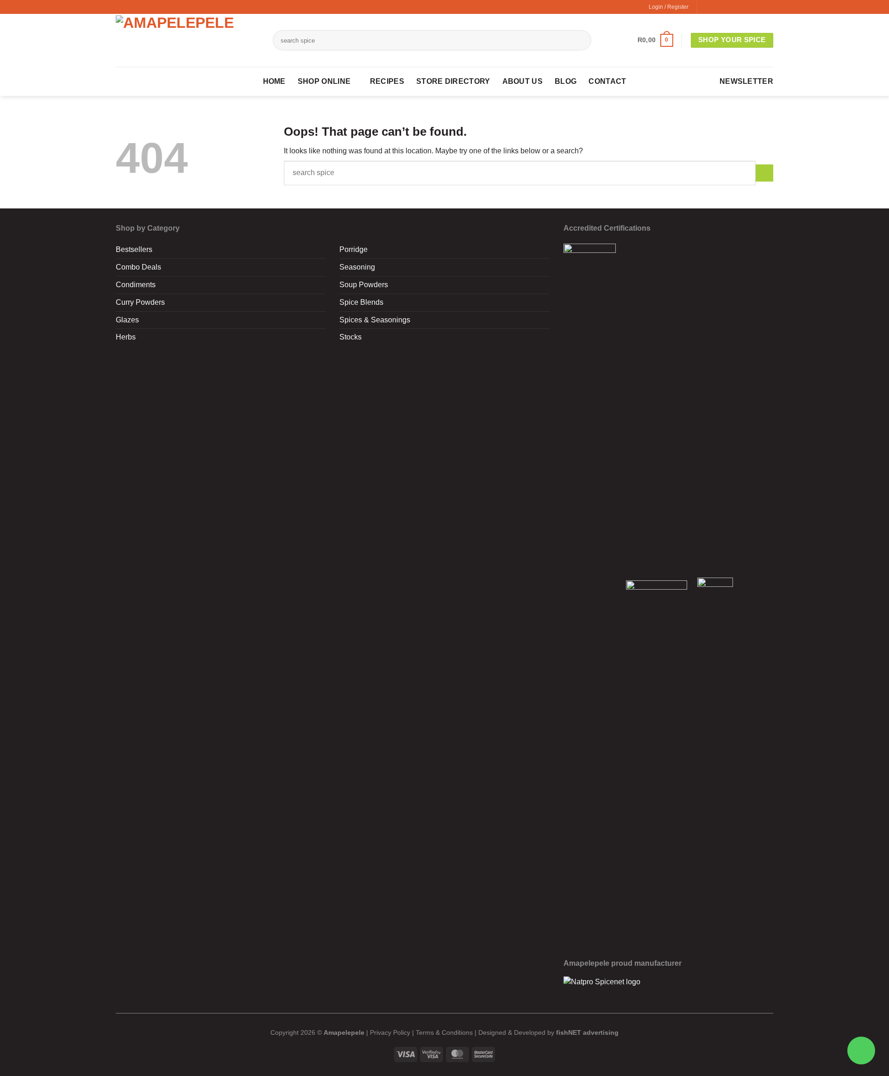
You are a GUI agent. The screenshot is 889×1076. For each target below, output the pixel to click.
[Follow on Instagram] (716, 7)
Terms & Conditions (444, 1032)
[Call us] (747, 7)
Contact (607, 81)
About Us (522, 81)
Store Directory (453, 81)
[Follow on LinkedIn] (758, 7)
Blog (565, 81)
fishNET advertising (587, 1032)
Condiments (136, 285)
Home (274, 81)
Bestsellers (134, 249)
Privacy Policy (390, 1032)
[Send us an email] (737, 7)
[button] (655, 40)
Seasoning (357, 267)
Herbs (126, 337)
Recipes (387, 81)
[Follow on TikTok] (727, 7)
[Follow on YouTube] (768, 7)
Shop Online (324, 81)
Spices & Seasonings (374, 320)
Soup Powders (363, 285)
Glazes (127, 320)
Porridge (353, 249)
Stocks (350, 337)
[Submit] (576, 40)
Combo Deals (138, 267)
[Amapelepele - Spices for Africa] (187, 40)
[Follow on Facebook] (706, 7)
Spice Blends (361, 302)
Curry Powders (140, 302)
